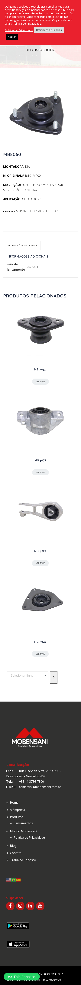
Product (39, 49)
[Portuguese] (13, 879)
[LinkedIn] (30, 906)
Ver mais (40, 381)
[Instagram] (20, 906)
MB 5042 (40, 641)
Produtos (16, 817)
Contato (15, 853)
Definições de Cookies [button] (49, 30)
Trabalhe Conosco (23, 860)
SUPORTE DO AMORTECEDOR (37, 211)
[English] (8, 879)
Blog (13, 846)
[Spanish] (18, 879)
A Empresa (17, 810)
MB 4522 (40, 551)
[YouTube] (40, 906)
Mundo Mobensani (23, 831)
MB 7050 (40, 369)
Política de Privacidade (29, 837)
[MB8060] (40, 114)
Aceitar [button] (12, 36)
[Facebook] (10, 906)
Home (29, 49)
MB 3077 (40, 460)
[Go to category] (53, 677)
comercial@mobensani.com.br (40, 787)
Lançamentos (23, 823)
